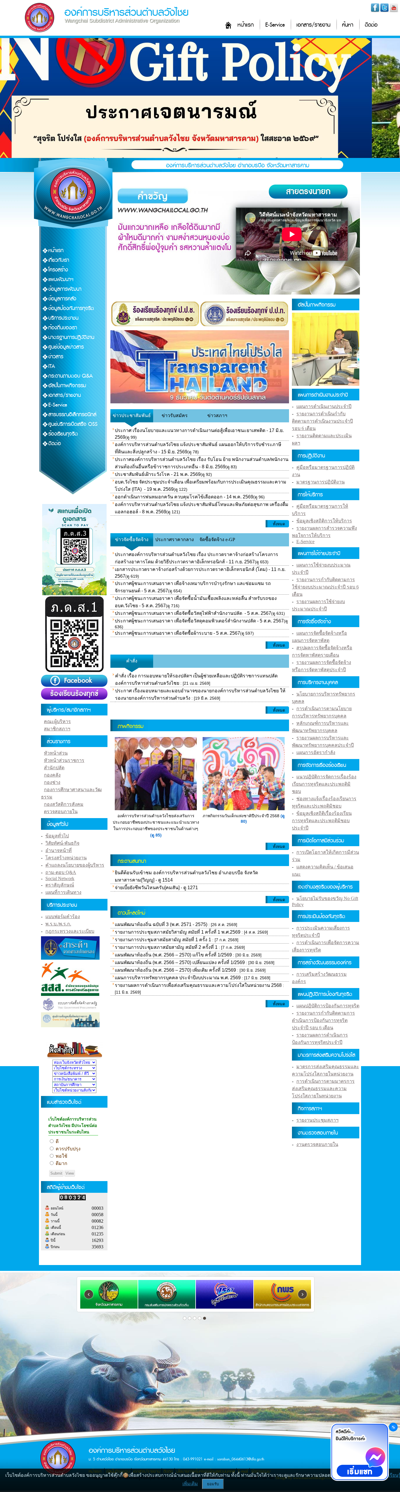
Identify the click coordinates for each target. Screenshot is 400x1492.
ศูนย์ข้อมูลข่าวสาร (66, 347)
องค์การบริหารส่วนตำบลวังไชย (126, 12)
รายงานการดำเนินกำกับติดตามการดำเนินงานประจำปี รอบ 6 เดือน (322, 421)
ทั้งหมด (279, 524)
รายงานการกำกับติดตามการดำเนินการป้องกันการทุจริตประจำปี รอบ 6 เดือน (323, 1020)
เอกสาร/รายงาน (313, 25)
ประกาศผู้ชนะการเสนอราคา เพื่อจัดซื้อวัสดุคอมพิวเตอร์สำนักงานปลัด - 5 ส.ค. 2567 (199, 620)
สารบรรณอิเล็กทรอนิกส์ (72, 415)
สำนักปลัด (54, 767)
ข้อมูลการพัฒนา (64, 289)
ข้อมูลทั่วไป (57, 835)
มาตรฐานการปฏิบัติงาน (71, 337)
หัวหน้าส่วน (56, 753)
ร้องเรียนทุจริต (63, 434)
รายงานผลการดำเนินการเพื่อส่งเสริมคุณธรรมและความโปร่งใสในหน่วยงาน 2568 (198, 985)
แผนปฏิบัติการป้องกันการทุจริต (327, 1005)
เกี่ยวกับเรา (58, 260)
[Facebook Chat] (359, 1452)
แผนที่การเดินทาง (63, 892)
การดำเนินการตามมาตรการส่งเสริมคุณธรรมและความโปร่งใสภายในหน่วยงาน (323, 1088)
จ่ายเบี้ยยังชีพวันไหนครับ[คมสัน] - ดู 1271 (156, 887)
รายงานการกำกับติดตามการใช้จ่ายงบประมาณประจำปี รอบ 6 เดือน (325, 587)
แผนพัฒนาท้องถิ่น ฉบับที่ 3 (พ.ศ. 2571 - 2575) (161, 924)
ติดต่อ (371, 25)
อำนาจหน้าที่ (58, 850)
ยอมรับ (213, 1484)
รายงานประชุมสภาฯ (317, 1120)
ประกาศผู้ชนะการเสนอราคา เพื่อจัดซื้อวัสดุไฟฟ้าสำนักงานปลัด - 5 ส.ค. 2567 (193, 613)
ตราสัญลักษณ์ (59, 884)
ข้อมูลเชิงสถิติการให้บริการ (324, 520)
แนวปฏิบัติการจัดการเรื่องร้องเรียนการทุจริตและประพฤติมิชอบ (324, 784)
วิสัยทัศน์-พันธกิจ (62, 843)
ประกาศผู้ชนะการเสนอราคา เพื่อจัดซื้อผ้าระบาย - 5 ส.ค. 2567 (177, 633)
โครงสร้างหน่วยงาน (66, 857)
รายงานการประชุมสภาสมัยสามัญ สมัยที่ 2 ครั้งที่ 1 (166, 947)
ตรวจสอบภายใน (61, 811)
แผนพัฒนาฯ (60, 279)
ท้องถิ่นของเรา (62, 328)
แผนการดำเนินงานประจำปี (323, 406)
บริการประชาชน (63, 318)
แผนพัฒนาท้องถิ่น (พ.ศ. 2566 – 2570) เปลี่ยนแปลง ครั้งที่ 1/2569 (180, 962)
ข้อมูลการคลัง (62, 299)
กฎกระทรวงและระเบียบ (69, 931)
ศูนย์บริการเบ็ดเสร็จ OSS (73, 424)
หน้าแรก (245, 25)
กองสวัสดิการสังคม (63, 804)
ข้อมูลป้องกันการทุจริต (71, 308)
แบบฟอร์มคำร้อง (62, 916)
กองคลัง (52, 774)
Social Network (59, 878)
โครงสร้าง (58, 270)
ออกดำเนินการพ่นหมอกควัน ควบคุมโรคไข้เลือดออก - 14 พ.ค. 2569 (184, 496)
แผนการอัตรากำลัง (315, 752)
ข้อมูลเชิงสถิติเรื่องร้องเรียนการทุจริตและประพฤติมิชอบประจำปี (322, 820)
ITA (51, 366)
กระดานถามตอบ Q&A (70, 376)
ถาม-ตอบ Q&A (60, 872)
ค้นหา (347, 25)
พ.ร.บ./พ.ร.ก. (58, 923)
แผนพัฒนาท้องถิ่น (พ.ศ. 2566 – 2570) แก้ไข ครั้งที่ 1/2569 (173, 954)
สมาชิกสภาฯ (57, 728)
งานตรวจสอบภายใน (317, 1144)
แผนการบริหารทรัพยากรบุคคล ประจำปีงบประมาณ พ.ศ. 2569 (178, 977)
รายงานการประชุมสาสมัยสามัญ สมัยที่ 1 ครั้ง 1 (163, 939)
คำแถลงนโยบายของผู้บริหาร (74, 865)
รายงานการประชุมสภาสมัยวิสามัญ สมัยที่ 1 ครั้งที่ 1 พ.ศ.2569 (177, 932)
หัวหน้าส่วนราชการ (64, 760)
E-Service (275, 25)
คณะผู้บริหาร (57, 721)
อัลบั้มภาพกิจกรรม (67, 386)
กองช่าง (52, 782)
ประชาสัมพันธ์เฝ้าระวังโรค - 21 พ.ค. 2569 (158, 474)
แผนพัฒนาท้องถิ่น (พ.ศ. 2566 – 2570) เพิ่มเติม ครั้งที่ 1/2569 (175, 970)
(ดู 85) (156, 835)
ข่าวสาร (55, 357)
